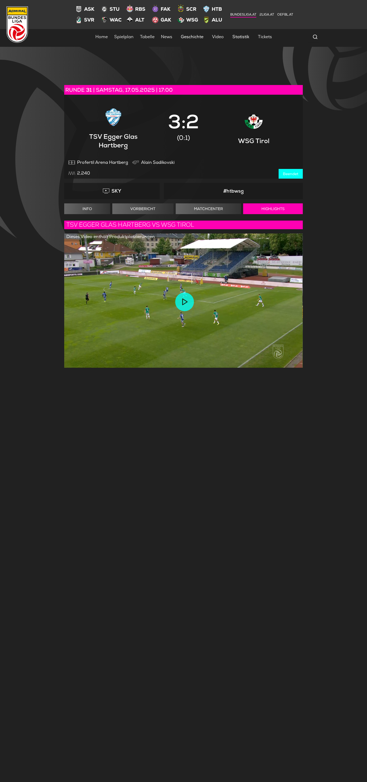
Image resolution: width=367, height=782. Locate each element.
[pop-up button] (285, 359)
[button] (184, 301)
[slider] (183, 350)
